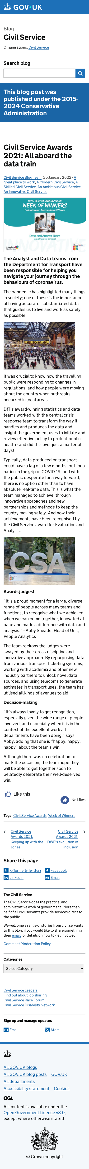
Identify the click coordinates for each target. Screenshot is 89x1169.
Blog (9, 29)
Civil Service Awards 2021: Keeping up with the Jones (27, 839)
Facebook (59, 870)
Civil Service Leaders (20, 990)
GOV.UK (59, 1074)
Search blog (17, 63)
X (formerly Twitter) (25, 870)
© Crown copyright (44, 1156)
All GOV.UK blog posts (25, 1074)
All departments (19, 1081)
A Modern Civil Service (55, 182)
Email (55, 877)
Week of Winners (61, 815)
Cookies (62, 1088)
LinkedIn (16, 877)
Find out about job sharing (25, 995)
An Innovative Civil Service (25, 191)
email (16, 935)
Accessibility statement (26, 1088)
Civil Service (25, 37)
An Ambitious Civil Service (59, 187)
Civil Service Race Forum (24, 1000)
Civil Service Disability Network (29, 1005)
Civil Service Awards (30, 815)
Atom (55, 1030)
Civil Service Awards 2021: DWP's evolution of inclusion (62, 839)
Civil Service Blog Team (23, 177)
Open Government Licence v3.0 (34, 1112)
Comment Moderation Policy (27, 944)
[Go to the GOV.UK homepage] (23, 7)
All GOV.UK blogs (20, 1067)
